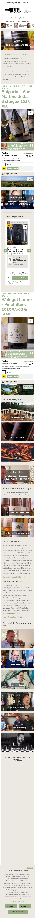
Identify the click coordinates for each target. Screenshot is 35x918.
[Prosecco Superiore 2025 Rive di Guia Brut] (17, 234)
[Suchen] (12, 17)
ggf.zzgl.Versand (10, 174)
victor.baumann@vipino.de (17, 4)
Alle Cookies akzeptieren (18, 911)
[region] (17, 250)
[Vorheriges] (6, 250)
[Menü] (8, 17)
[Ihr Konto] (20, 17)
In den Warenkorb (13, 168)
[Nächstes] (29, 250)
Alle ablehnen (11, 906)
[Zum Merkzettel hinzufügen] (30, 113)
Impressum (30, 867)
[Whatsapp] (24, 17)
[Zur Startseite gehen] (13, 10)
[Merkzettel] (16, 17)
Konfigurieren (25, 906)
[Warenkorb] (28, 17)
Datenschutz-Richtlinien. (17, 901)
